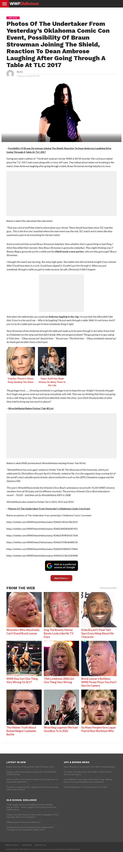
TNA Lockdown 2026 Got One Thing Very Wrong (59, 680)
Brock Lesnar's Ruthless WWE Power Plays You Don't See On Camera (99, 682)
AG (21, 72)
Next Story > (61, 578)
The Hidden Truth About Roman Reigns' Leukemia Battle (21, 731)
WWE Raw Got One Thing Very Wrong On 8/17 (22, 680)
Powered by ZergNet (108, 588)
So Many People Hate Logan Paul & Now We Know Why (98, 729)
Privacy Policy (12, 845)
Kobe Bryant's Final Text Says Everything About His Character (97, 633)
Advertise (27, 845)
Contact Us (40, 845)
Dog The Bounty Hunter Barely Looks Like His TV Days (59, 633)
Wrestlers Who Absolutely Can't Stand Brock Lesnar (23, 631)
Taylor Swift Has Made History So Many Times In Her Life (52, 382)
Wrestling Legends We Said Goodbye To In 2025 (61, 729)
